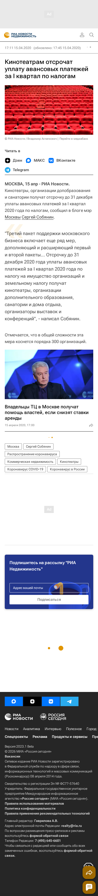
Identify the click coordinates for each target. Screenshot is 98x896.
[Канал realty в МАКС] (14, 701)
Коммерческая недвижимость (30, 462)
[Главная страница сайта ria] (5, 35)
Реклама (40, 737)
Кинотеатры (69, 462)
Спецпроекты (16, 737)
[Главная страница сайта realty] (28, 35)
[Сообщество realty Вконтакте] (51, 701)
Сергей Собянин (38, 216)
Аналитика (31, 729)
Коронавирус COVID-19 (25, 469)
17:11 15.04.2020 (18, 48)
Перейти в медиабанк (73, 138)
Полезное (74, 729)
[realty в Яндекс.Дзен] (32, 701)
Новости (11, 729)
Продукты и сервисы (69, 737)
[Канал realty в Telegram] (69, 701)
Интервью (53, 729)
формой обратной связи (48, 836)
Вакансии (12, 756)
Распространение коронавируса (32, 454)
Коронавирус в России (67, 469)
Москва (13, 446)
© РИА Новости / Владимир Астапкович (31, 138)
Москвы (13, 216)
